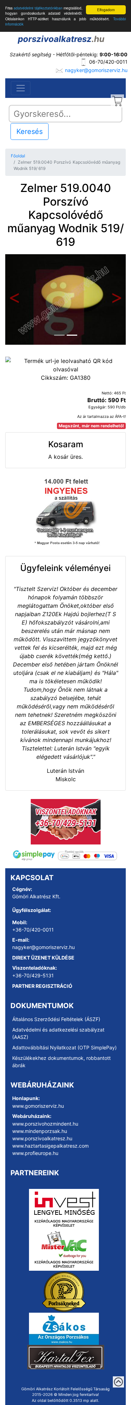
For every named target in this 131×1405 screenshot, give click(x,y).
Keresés (29, 131)
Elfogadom (106, 9)
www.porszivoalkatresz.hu (42, 1138)
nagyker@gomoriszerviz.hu (96, 70)
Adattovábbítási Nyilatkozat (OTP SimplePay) (64, 1047)
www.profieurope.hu (35, 1153)
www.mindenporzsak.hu (39, 1131)
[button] (14, 299)
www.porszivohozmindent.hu (45, 1124)
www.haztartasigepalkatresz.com (50, 1146)
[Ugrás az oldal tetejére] (118, 1382)
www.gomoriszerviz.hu (38, 1106)
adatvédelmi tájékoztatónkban (38, 7)
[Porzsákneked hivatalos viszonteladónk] (64, 1291)
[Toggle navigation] (20, 88)
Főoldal (18, 155)
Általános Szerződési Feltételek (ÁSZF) (56, 1019)
